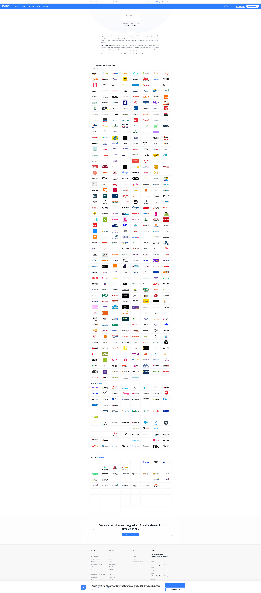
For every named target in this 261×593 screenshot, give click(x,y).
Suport (134, 556)
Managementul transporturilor (98, 572)
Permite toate (175, 585)
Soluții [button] (23, 6)
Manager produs (94, 561)
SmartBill (111, 579)
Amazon (111, 554)
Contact (134, 554)
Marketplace (101, 69)
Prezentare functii (95, 554)
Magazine (100, 383)
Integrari (31, 6)
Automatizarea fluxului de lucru (98, 574)
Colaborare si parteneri (138, 561)
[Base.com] (6, 6)
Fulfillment (100, 457)
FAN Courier (112, 577)
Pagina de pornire (125, 23)
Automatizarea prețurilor (96, 564)
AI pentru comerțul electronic (97, 579)
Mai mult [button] (45, 6)
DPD (110, 574)
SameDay (111, 572)
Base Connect (94, 577)
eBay (110, 556)
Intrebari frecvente (137, 559)
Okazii (110, 561)
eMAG (110, 559)
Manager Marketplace (96, 559)
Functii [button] (16, 6)
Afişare (94, 589)
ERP (91, 569)
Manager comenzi (95, 556)
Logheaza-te (241, 6)
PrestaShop (111, 566)
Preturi (38, 6)
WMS (92, 566)
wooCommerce (112, 564)
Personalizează (174, 589)
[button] (229, 6)
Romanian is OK (166, 1)
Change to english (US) (153, 1)
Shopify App (112, 569)
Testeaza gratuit (252, 6)
